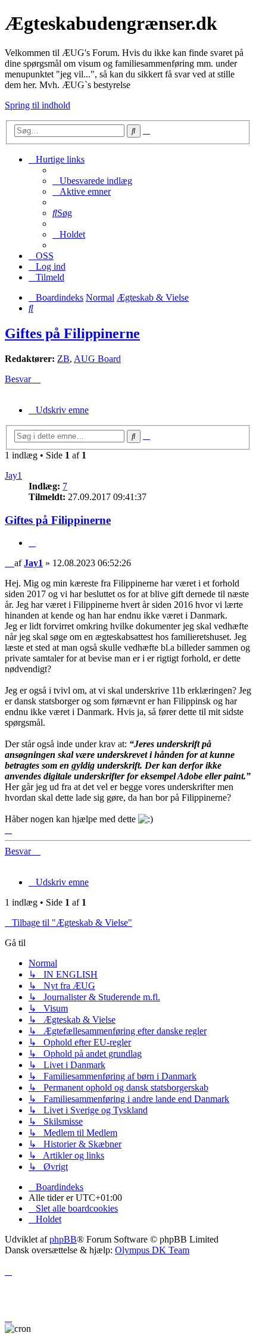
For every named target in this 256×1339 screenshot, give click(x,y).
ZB (63, 359)
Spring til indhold (37, 105)
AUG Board (97, 359)
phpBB (63, 1239)
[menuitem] (92, 181)
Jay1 (13, 475)
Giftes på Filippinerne (72, 333)
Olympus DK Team (152, 1250)
